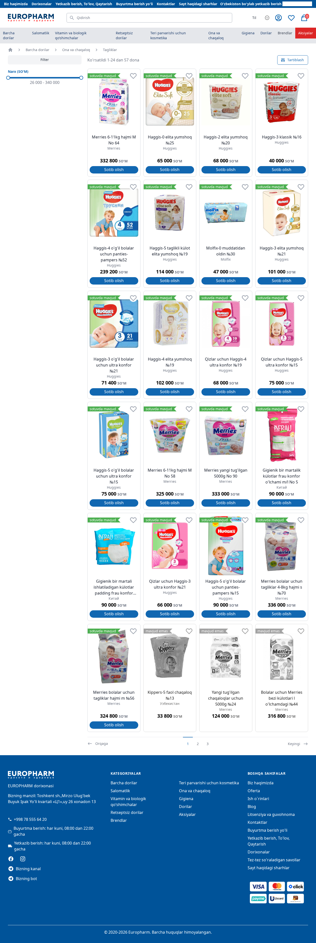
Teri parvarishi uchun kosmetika (209, 783)
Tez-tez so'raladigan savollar (274, 860)
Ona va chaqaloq (76, 49)
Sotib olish (114, 169)
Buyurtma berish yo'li (134, 3)
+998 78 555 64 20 (30, 819)
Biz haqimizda (16, 3)
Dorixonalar (42, 3)
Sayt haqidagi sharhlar (198, 3)
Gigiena (186, 798)
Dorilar (185, 806)
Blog (252, 806)
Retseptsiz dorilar (127, 812)
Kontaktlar (166, 3)
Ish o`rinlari (258, 798)
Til (254, 17)
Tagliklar (110, 49)
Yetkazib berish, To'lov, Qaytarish (84, 3)
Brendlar (285, 33)
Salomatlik (120, 790)
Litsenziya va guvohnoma (271, 814)
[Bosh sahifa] (10, 49)
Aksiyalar (305, 33)
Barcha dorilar (9, 35)
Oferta (254, 790)
